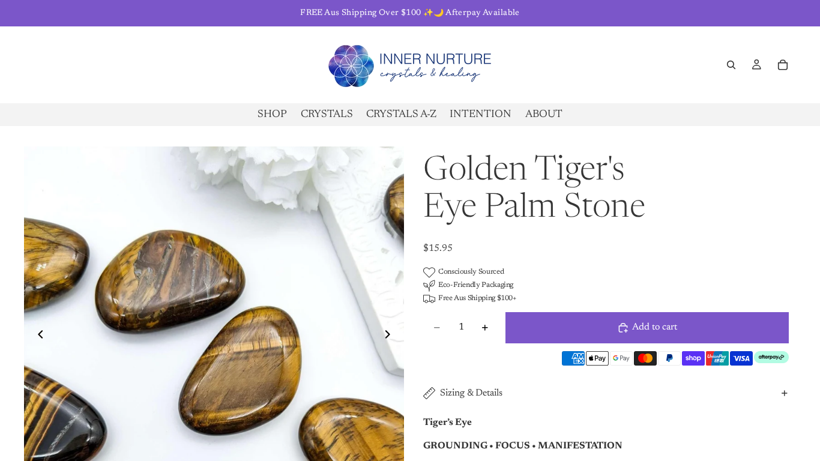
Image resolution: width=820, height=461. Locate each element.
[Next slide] (391, 337)
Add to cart (654, 327)
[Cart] (783, 65)
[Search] (731, 65)
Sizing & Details (471, 393)
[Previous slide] (37, 337)
